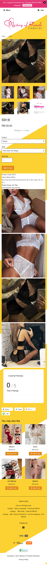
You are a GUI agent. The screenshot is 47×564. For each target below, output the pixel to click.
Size (3, 147)
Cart (42, 10)
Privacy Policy (23, 559)
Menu (8, 10)
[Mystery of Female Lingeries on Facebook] (23, 528)
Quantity (5, 156)
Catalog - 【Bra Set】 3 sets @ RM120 (23, 511)
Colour (4, 137)
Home (3, 36)
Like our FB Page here (23, 505)
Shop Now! (27, 5)
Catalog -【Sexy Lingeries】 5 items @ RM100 (23, 508)
